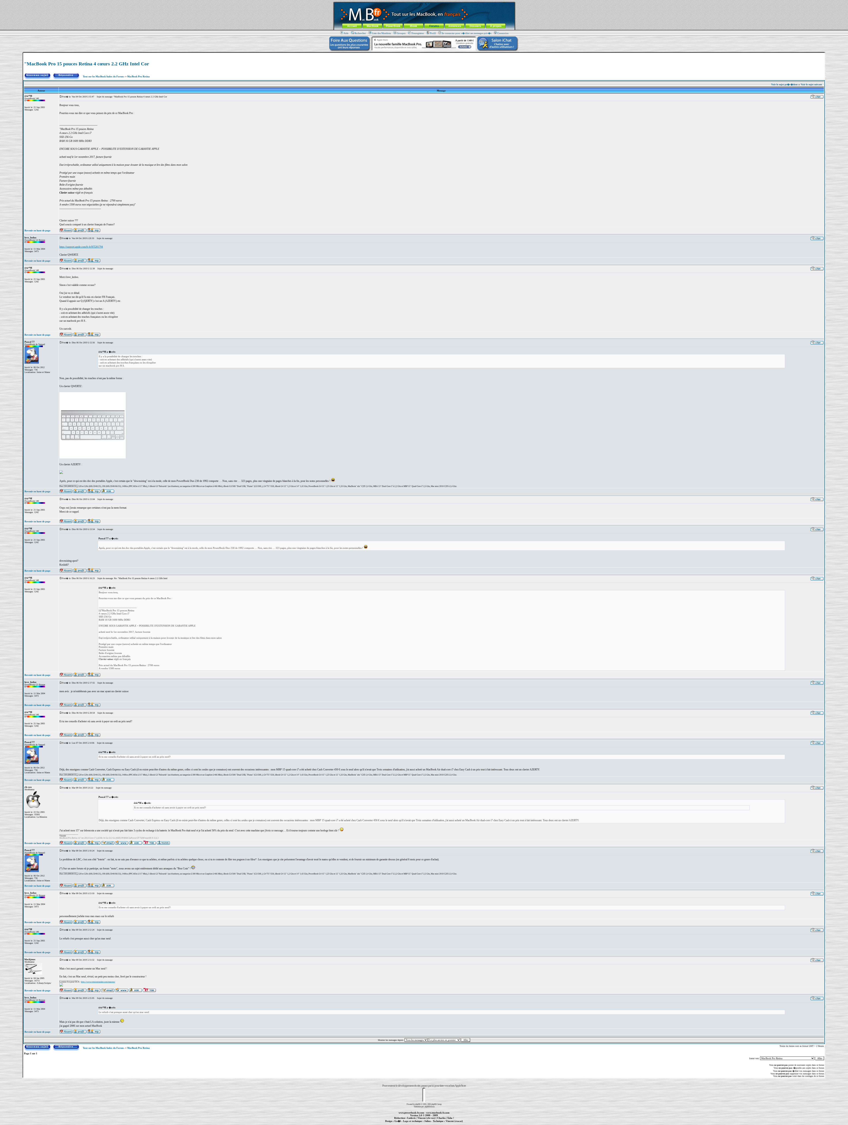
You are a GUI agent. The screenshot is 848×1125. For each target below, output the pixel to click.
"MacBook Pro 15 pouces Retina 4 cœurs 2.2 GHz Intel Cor (86, 64)
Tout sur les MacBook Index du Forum (103, 76)
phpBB (417, 1104)
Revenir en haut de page (37, 230)
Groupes (401, 33)
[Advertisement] (424, 54)
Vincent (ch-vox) (426, 1118)
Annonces (454, 26)
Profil (433, 33)
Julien (427, 1121)
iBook (413, 26)
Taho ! (450, 1118)
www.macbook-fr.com (437, 1112)
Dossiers (475, 26)
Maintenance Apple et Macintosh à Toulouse (431, 1123)
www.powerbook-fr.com (411, 1112)
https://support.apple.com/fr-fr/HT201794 (81, 246)
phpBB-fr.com (430, 1106)
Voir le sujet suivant (811, 84)
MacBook (373, 26)
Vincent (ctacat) (454, 1121)
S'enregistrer (417, 33)
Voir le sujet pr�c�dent (784, 84)
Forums (434, 26)
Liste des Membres (381, 33)
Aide (346, 33)
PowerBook (393, 26)
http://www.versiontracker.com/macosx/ (98, 982)
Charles (441, 1118)
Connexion (503, 33)
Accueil (352, 26)
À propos (496, 26)
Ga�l (397, 1121)
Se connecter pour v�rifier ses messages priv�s (466, 33)
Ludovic (411, 1118)
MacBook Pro (408, 1123)
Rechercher (360, 33)
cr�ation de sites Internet (452, 1123)
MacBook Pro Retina (138, 76)
